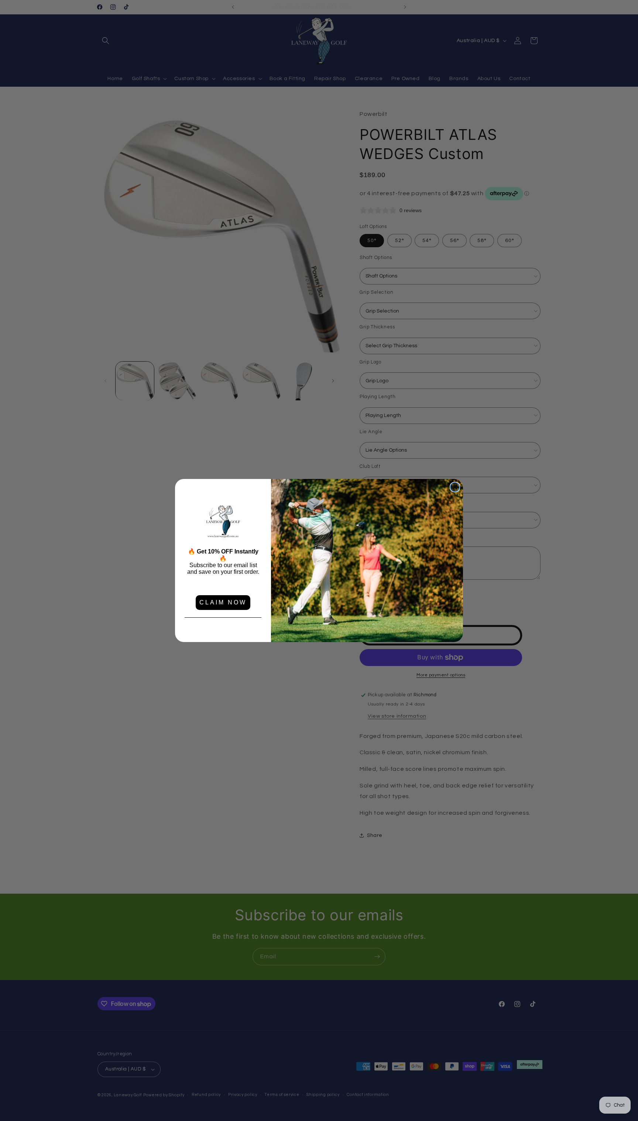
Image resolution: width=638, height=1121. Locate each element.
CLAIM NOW (223, 602)
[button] (223, 522)
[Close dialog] (454, 487)
